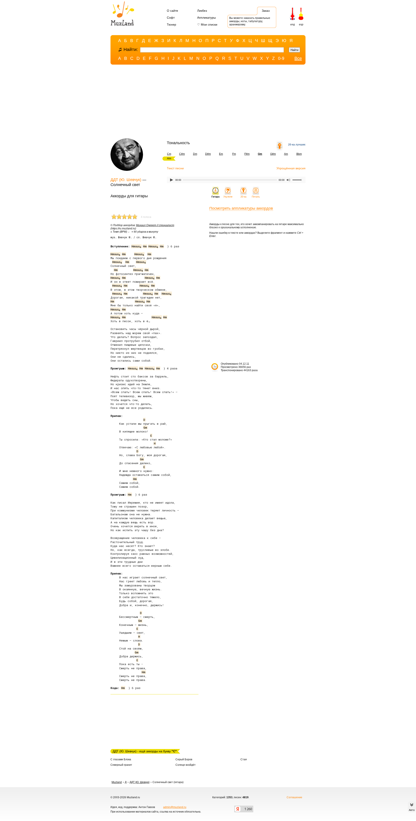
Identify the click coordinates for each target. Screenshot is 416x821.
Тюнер (171, 24)
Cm (169, 153)
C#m (182, 153)
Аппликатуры (206, 17)
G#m (273, 153)
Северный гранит (121, 764)
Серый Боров (184, 759)
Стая (243, 759)
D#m (208, 153)
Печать (256, 196)
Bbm (299, 153)
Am (286, 153)
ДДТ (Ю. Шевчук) (125, 180)
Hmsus (136, 246)
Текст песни (175, 168)
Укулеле (227, 196)
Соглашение (294, 797)
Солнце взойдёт (186, 764)
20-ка (243, 196)
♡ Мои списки (207, 24)
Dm (195, 153)
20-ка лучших (297, 144)
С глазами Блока (120, 759)
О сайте (172, 10)
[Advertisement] (208, 102)
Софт (171, 17)
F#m (247, 153)
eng (292, 24)
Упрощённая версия (291, 168)
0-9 (281, 58)
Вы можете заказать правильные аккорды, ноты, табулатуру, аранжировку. (249, 21)
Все (298, 58)
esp (301, 24)
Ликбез (202, 10)
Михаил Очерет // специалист (155, 225)
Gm (145, 427)
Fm (234, 153)
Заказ (266, 10)
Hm (145, 246)
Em (221, 153)
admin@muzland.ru (174, 807)
